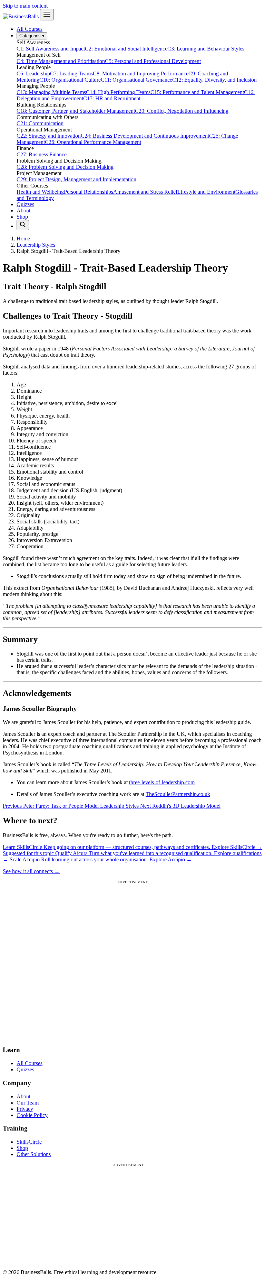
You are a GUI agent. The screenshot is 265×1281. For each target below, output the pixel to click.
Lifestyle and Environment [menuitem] (206, 192)
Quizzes (25, 204)
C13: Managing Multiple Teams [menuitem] (51, 92)
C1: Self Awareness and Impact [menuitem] (51, 49)
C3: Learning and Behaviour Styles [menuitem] (205, 49)
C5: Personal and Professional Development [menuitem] (153, 61)
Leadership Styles (36, 245)
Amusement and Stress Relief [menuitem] (145, 192)
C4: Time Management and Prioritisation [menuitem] (61, 61)
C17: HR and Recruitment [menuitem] (111, 98)
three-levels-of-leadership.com (162, 782)
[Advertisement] (132, 962)
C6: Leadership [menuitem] (33, 73)
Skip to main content (25, 6)
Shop (22, 217)
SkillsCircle (29, 1142)
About (23, 210)
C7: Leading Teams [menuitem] (71, 73)
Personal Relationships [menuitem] (88, 192)
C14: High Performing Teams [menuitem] (118, 92)
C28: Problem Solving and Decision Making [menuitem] (65, 167)
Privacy (25, 1109)
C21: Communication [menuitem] (40, 123)
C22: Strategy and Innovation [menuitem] (49, 136)
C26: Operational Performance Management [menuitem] (93, 142)
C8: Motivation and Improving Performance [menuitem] (140, 73)
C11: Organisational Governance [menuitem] (136, 80)
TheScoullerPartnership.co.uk (178, 794)
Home (23, 238)
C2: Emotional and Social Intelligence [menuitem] (126, 49)
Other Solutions (34, 1154)
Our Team (28, 1103)
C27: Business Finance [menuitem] (42, 154)
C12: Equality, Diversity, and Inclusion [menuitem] (214, 80)
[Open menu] (47, 14)
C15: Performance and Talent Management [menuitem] (197, 92)
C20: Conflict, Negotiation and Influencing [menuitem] (181, 111)
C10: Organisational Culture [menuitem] (70, 80)
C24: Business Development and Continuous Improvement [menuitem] (145, 136)
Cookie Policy (32, 1115)
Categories (32, 35)
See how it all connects (31, 871)
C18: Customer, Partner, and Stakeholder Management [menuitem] (76, 111)
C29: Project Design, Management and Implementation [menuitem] (76, 179)
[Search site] (23, 225)
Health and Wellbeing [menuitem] (40, 192)
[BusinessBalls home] (21, 16)
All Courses (29, 29)
